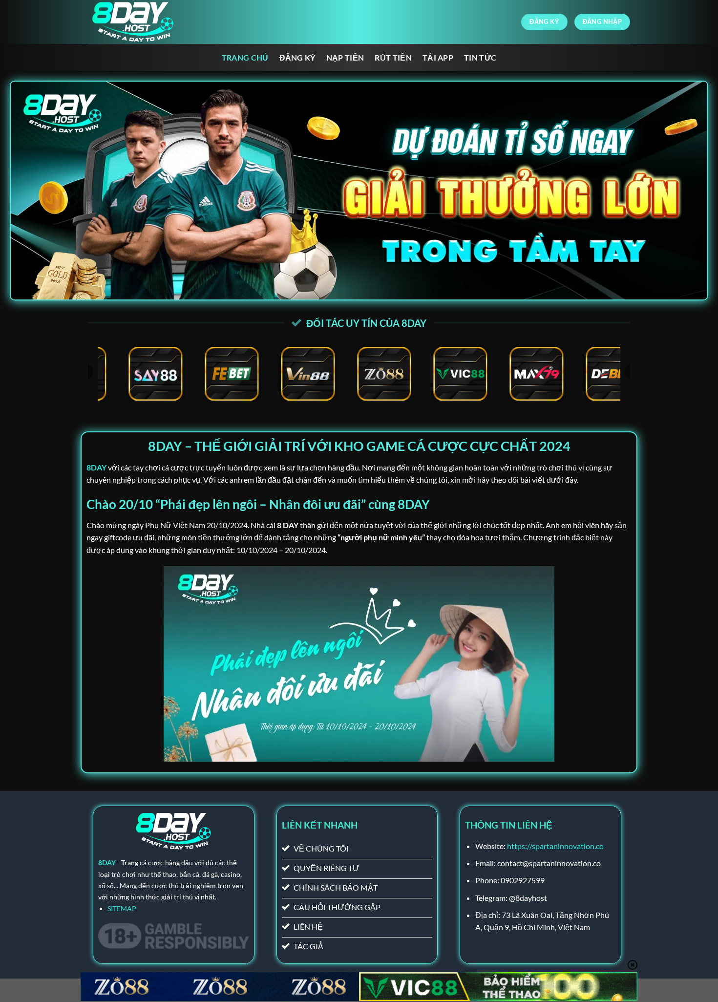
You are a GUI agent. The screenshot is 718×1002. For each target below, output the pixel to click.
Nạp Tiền (345, 57)
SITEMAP (121, 908)
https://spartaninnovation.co (555, 846)
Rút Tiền (393, 57)
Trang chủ (245, 57)
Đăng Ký (297, 57)
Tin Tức (480, 57)
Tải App (437, 57)
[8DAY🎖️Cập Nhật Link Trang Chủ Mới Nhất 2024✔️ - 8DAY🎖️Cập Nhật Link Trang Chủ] (137, 22)
